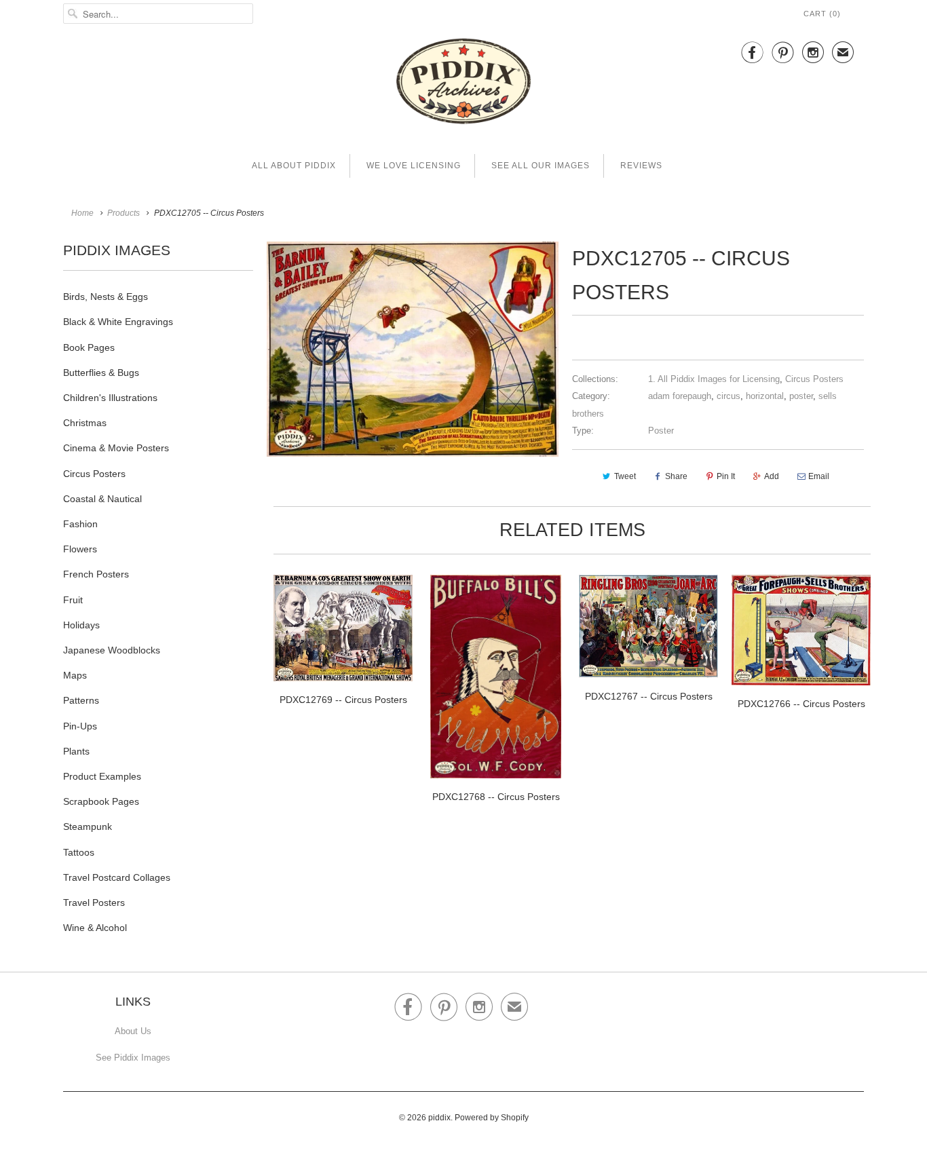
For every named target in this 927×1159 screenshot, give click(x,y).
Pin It (726, 476)
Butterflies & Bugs (101, 372)
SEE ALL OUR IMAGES (540, 165)
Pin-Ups (80, 726)
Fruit (73, 599)
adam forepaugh (679, 396)
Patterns (81, 700)
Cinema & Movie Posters (116, 447)
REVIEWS (641, 165)
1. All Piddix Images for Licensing (714, 379)
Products (123, 213)
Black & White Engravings (118, 321)
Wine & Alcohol (95, 927)
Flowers (80, 549)
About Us (133, 1031)
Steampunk (87, 826)
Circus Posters (94, 473)
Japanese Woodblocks (111, 650)
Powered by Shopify (492, 1117)
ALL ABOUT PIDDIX (294, 165)
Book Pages (89, 347)
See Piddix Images (133, 1057)
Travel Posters (94, 902)
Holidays (81, 625)
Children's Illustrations (110, 397)
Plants (76, 751)
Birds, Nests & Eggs (105, 296)
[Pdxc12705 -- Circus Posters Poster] (413, 349)
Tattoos (78, 852)
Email (818, 476)
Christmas (85, 422)
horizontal (765, 396)
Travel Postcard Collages (116, 877)
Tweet (625, 476)
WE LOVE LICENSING (413, 165)
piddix (439, 1117)
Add (771, 476)
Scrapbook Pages (101, 801)
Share (676, 476)
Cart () (822, 14)
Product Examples (102, 776)
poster (801, 396)
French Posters (96, 574)
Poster (661, 430)
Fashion (80, 523)
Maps (75, 675)
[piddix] (463, 83)
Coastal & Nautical (102, 498)
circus (728, 396)
